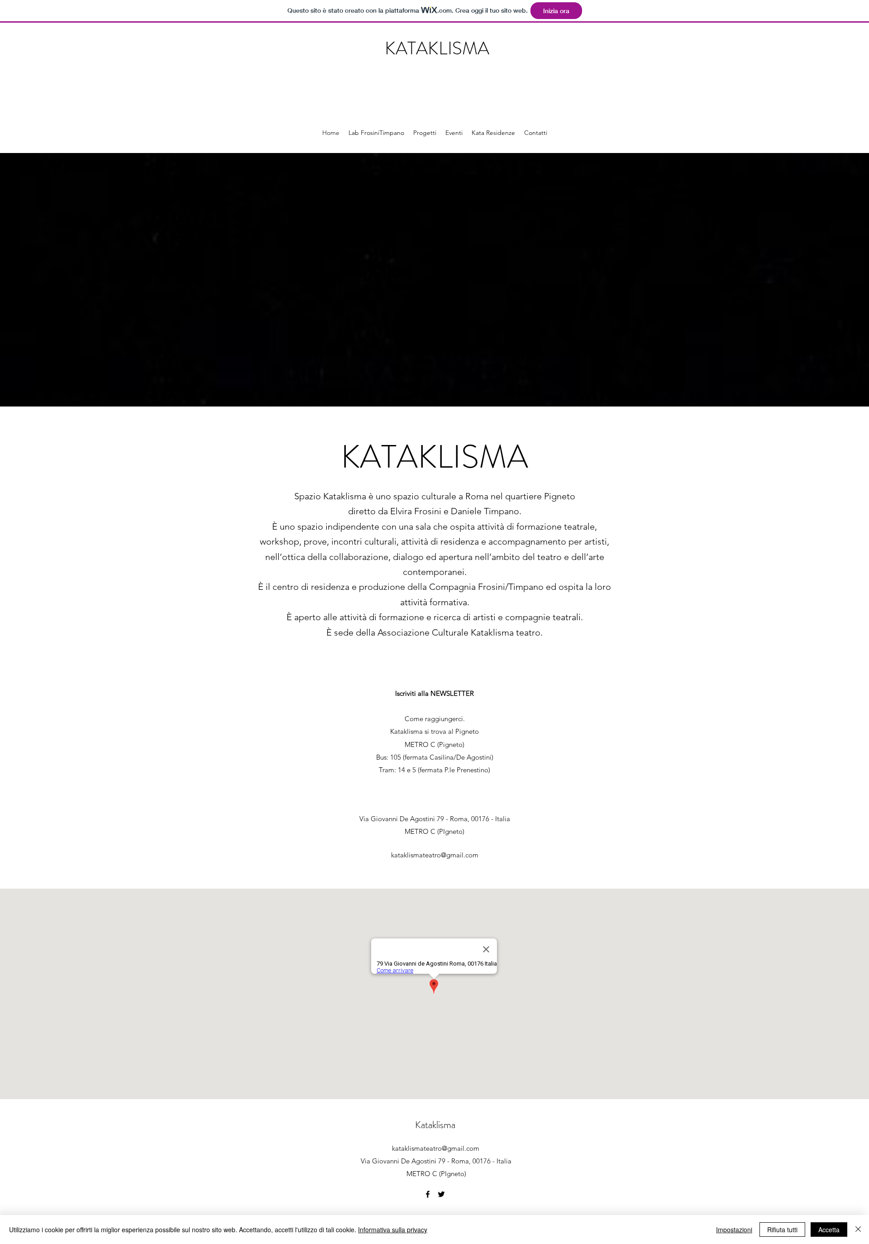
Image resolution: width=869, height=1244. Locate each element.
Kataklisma (435, 1125)
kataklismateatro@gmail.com (434, 855)
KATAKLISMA (437, 48)
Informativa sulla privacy (392, 1229)
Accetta (829, 1229)
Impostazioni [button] (734, 1229)
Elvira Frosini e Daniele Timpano (454, 511)
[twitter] (441, 1194)
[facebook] (427, 1194)
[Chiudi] (858, 1229)
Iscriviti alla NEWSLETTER (434, 693)
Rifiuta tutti (782, 1229)
